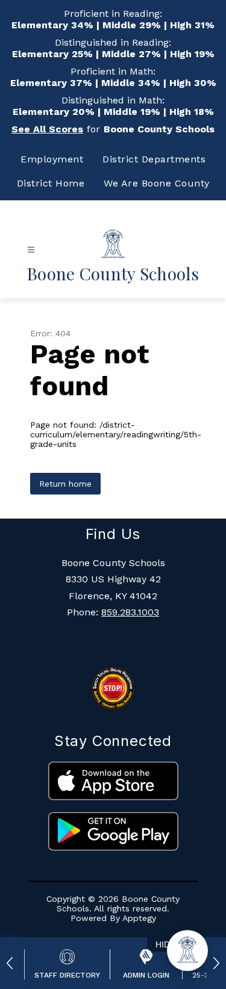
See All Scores (47, 129)
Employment (51, 159)
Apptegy (139, 918)
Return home (65, 483)
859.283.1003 (130, 612)
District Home (51, 183)
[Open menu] (31, 250)
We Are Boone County (157, 183)
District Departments (154, 159)
